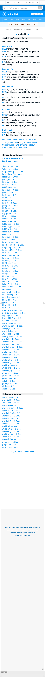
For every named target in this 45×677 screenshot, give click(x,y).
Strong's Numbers (10, 142)
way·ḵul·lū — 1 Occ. (11, 349)
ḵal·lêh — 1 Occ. (9, 187)
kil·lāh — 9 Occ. (9, 263)
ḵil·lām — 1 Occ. (9, 200)
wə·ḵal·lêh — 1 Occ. (11, 355)
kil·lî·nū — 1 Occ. (9, 268)
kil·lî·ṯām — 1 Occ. (10, 271)
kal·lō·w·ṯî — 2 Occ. (10, 229)
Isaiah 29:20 (7, 87)
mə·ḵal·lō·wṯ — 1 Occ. (12, 294)
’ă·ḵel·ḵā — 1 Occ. (10, 169)
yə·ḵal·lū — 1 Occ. (10, 378)
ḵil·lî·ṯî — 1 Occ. (9, 208)
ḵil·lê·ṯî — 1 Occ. (9, 203)
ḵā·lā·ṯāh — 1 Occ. (10, 179)
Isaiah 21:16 (7, 69)
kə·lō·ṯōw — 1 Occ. (10, 258)
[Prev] (2, 308)
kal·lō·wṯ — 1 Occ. (10, 221)
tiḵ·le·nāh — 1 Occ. (10, 308)
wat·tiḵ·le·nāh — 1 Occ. (12, 336)
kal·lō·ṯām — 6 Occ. (11, 224)
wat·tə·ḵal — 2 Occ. (10, 331)
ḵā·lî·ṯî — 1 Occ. (9, 185)
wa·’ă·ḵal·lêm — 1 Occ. (12, 326)
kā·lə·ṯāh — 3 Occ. (10, 237)
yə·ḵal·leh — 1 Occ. (10, 376)
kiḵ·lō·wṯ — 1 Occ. (10, 260)
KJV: (4, 57)
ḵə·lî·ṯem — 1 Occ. (10, 195)
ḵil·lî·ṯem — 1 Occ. (10, 205)
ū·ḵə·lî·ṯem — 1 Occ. (11, 315)
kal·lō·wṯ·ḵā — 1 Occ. (11, 226)
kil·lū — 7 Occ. (8, 276)
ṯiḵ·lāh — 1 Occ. (9, 302)
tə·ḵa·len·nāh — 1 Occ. (12, 297)
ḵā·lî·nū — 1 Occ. (9, 182)
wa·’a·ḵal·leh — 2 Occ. (12, 323)
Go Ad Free (4, 672)
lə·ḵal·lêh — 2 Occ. (10, 281)
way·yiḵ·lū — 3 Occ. (11, 328)
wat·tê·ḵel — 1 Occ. (10, 334)
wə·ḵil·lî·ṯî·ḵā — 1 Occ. (12, 370)
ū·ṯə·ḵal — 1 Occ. (9, 321)
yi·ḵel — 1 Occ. (9, 381)
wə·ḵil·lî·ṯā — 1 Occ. (11, 368)
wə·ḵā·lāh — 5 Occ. (10, 352)
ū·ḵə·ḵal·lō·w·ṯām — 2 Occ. (14, 313)
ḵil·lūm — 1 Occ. (9, 211)
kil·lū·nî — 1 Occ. (9, 279)
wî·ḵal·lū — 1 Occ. (10, 373)
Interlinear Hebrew (27, 140)
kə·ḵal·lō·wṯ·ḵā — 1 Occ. (13, 245)
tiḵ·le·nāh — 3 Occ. (10, 305)
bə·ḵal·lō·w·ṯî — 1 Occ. (12, 174)
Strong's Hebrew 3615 (12, 158)
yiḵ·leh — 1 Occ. (9, 386)
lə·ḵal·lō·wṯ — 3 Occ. (11, 284)
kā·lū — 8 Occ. (8, 240)
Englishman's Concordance (22, 451)
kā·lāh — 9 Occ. (9, 216)
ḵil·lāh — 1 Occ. (9, 198)
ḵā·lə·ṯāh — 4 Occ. (10, 190)
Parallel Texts (21, 147)
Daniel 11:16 (8, 130)
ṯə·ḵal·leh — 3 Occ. (10, 300)
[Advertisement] (22, 495)
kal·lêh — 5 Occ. (9, 219)
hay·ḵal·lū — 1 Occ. (10, 213)
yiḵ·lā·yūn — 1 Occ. (10, 383)
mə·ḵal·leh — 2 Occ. (11, 292)
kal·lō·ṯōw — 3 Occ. (10, 232)
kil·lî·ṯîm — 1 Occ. (10, 274)
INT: (4, 62)
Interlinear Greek (9, 140)
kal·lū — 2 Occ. (9, 234)
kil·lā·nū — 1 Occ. (10, 266)
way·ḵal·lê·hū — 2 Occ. (12, 342)
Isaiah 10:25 (7, 46)
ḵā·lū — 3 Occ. (8, 192)
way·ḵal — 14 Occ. (10, 339)
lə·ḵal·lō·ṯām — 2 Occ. (12, 287)
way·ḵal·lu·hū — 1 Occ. (12, 347)
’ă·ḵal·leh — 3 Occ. (10, 166)
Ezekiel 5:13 (7, 110)
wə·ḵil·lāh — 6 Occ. (10, 357)
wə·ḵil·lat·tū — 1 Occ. (11, 360)
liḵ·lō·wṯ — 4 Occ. (10, 289)
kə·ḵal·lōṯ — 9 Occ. (10, 242)
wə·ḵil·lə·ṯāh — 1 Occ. (12, 365)
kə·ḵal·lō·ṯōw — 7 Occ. (12, 250)
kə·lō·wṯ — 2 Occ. (10, 253)
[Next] (42, 308)
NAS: (4, 51)
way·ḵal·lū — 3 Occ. (11, 344)
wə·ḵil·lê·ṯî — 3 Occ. (11, 363)
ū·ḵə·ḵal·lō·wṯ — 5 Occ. (12, 310)
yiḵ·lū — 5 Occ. (9, 389)
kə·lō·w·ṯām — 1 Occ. (11, 255)
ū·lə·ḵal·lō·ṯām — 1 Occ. (12, 318)
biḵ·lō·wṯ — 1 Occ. (10, 177)
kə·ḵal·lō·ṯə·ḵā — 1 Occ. (12, 247)
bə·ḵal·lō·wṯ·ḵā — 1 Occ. (13, 171)
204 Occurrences (10, 161)
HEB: (4, 49)
